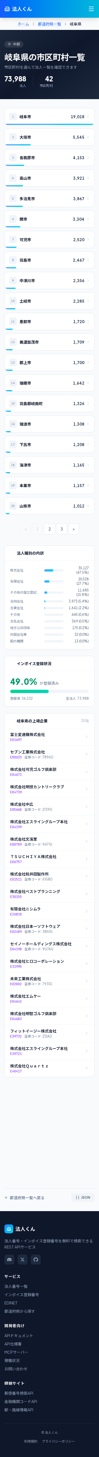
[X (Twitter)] (23, 1260)
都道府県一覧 (49, 23)
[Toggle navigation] (91, 9)
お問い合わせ (16, 1368)
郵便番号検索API (18, 1393)
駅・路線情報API (18, 1409)
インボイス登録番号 (21, 1294)
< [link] (25, 528)
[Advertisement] (49, 1130)
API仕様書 (13, 1343)
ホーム (23, 23)
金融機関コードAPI (20, 1401)
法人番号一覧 (16, 1286)
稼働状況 (12, 1360)
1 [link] (37, 528)
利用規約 (30, 1441)
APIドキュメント (18, 1335)
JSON (85, 1197)
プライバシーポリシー (58, 1441)
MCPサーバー (16, 1352)
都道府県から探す (19, 1311)
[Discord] (9, 1260)
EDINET (11, 1302)
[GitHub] (36, 1260)
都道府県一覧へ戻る (27, 1197)
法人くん (22, 9)
